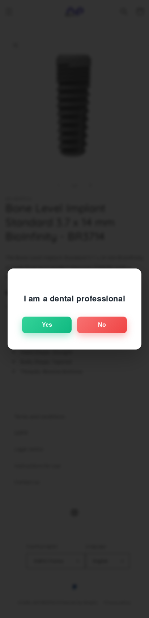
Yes (47, 325)
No (102, 325)
